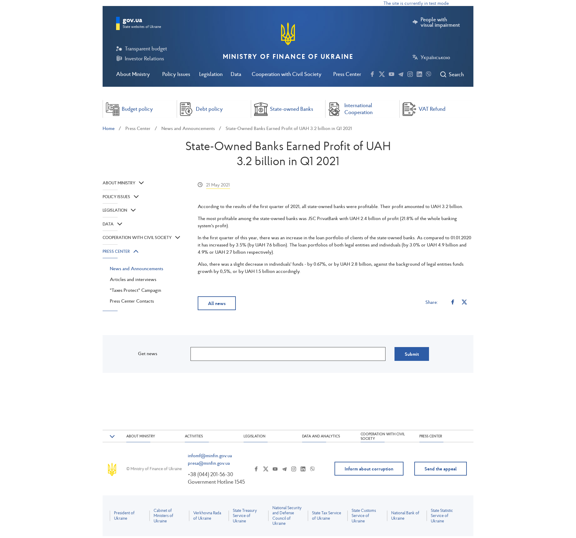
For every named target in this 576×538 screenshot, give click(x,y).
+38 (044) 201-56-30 (210, 474)
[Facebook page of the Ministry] (372, 73)
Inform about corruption (369, 469)
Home (109, 128)
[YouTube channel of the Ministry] (391, 73)
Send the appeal (440, 469)
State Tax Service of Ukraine (326, 515)
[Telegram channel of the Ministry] (401, 73)
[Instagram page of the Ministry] (410, 73)
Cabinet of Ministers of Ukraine (163, 516)
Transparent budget (146, 48)
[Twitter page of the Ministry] (382, 73)
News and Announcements (188, 128)
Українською (435, 57)
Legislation (211, 74)
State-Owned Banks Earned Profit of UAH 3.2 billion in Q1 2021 (289, 128)
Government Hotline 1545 (216, 481)
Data (236, 74)
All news (217, 303)
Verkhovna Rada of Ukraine (207, 515)
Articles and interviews (133, 279)
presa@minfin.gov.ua (209, 463)
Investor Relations (144, 58)
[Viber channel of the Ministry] (428, 73)
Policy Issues (176, 74)
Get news (147, 353)
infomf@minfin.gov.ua (210, 455)
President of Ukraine (124, 515)
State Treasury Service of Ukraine (245, 516)
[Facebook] (453, 302)
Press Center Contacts (132, 301)
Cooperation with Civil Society (287, 74)
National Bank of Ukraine (405, 515)
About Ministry (133, 74)
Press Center (347, 74)
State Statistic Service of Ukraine (442, 516)
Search (456, 74)
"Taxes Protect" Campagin (135, 290)
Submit (412, 354)
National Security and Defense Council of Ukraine (287, 515)
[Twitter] (464, 302)
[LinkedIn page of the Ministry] (419, 73)
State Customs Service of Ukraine (364, 516)
